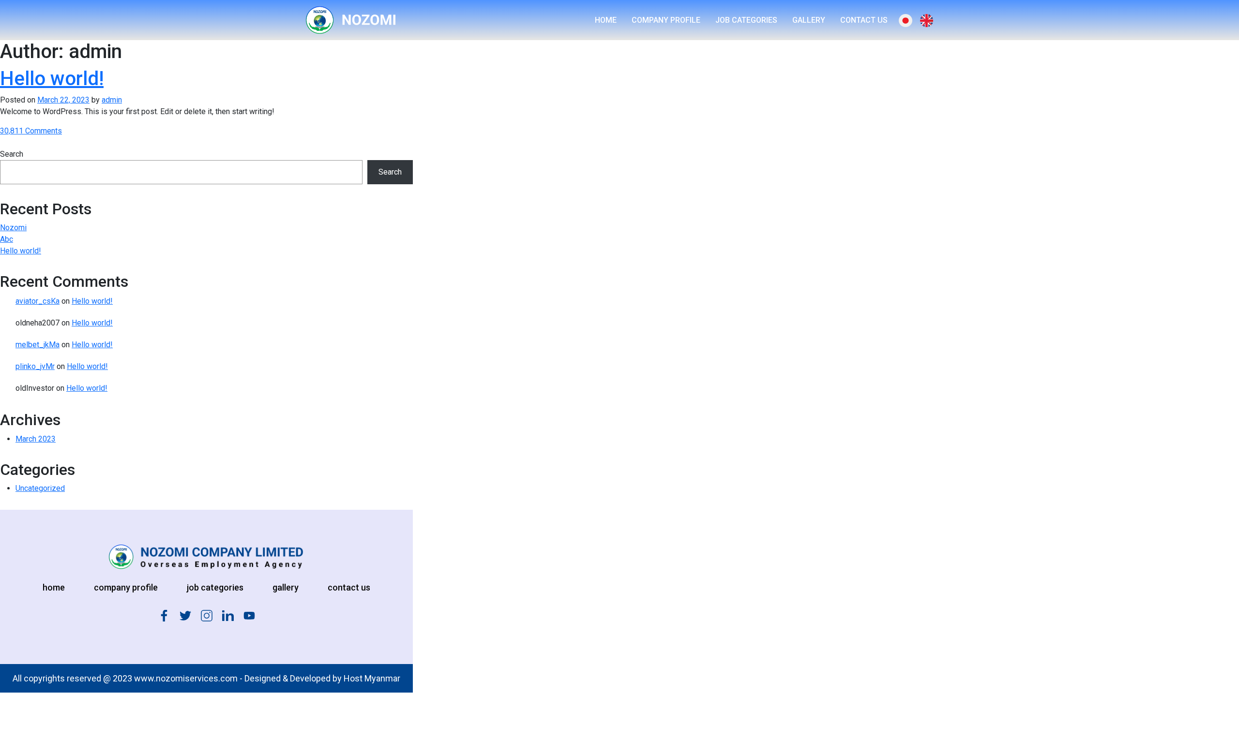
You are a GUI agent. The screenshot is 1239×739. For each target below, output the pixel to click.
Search (11, 154)
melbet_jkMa (37, 344)
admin (112, 99)
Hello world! (52, 78)
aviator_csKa (37, 301)
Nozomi (13, 227)
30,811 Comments (31, 130)
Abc (6, 239)
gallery (285, 587)
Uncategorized (40, 488)
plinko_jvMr (35, 366)
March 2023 (35, 438)
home (54, 587)
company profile (126, 587)
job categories (215, 587)
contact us (349, 587)
